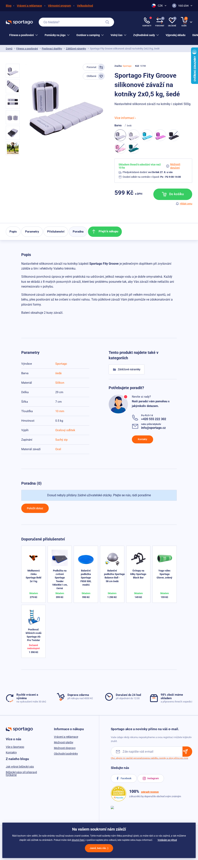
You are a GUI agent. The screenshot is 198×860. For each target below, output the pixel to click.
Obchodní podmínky (66, 753)
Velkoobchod (85, 5)
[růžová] (120, 148)
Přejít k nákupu (108, 231)
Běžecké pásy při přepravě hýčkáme (21, 773)
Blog (8, 5)
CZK (160, 5)
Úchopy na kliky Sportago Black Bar (138, 574)
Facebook (125, 778)
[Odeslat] (187, 751)
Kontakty (142, 439)
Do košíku (176, 194)
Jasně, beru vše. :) (99, 848)
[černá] (173, 135)
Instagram (153, 778)
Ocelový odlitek (65, 430)
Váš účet (183, 5)
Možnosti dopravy (65, 748)
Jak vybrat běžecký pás (20, 766)
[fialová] (160, 135)
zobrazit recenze (150, 792)
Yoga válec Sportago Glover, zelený (164, 574)
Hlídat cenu (186, 203)
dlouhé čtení (78, 840)
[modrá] (147, 135)
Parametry (32, 231)
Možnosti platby (63, 742)
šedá (58, 373)
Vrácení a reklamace (29, 5)
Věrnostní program (59, 5)
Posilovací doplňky (52, 48)
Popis (13, 231)
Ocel (58, 449)
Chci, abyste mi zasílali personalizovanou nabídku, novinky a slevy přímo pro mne (149, 758)
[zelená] (133, 148)
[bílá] (133, 135)
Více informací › (125, 118)
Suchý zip (61, 439)
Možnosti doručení (175, 166)
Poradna (78, 231)
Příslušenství (55, 231)
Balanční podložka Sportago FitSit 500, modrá (85, 577)
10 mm (59, 411)
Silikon (59, 382)
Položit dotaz (35, 508)
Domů (9, 48)
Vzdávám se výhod (167, 840)
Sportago (127, 66)
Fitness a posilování (27, 48)
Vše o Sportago (15, 746)
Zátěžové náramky (76, 48)
